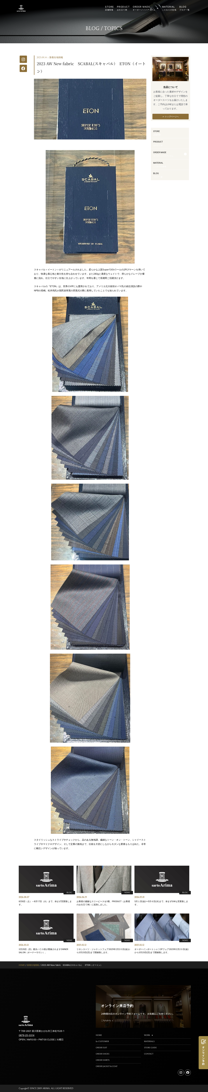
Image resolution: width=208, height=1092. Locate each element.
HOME (22, 965)
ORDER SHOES (102, 1054)
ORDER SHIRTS (102, 1060)
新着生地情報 (56, 57)
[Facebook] (23, 68)
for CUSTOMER (102, 1041)
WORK (147, 1035)
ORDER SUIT (101, 1048)
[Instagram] (23, 59)
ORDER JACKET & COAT (106, 1066)
